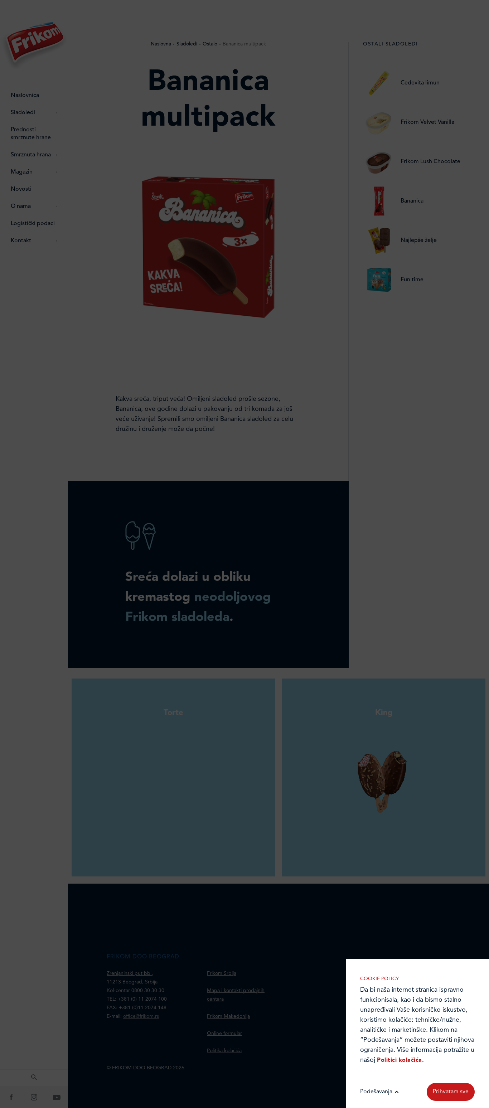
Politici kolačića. (400, 1060)
